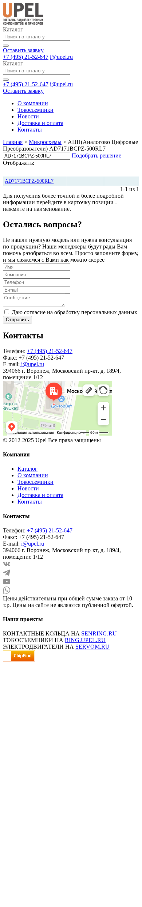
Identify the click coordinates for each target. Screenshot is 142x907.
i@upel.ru (61, 57)
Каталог (27, 469)
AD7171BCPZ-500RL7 (29, 181)
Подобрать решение (96, 155)
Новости (28, 116)
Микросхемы (45, 142)
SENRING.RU (99, 633)
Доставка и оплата (40, 123)
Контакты (29, 129)
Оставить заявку (23, 50)
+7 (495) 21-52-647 (25, 57)
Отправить (17, 319)
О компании (32, 103)
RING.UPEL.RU (85, 640)
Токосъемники (35, 110)
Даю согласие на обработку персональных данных (74, 312)
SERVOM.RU (92, 647)
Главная (13, 142)
